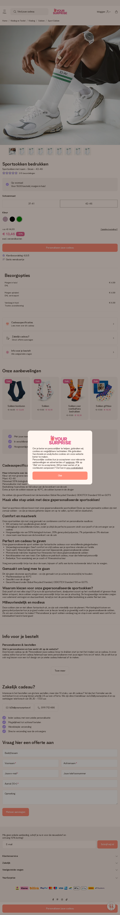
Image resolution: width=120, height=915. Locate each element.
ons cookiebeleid (74, 467)
